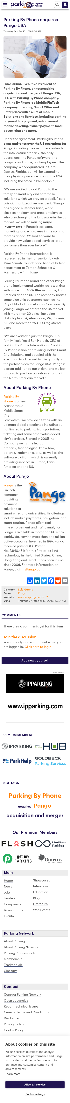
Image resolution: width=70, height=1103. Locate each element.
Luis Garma (25, 589)
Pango (9, 485)
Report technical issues (21, 1006)
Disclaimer (11, 1018)
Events (9, 916)
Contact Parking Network (22, 994)
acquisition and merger (35, 815)
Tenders (10, 898)
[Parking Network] (21, 3)
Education (40, 892)
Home (8, 880)
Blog (36, 898)
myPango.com (32, 569)
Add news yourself (35, 660)
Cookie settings (35, 1094)
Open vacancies (16, 1000)
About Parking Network (21, 947)
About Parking (14, 941)
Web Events (41, 910)
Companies (12, 904)
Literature (40, 904)
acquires (25, 806)
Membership (13, 959)
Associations (13, 910)
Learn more (12, 1074)
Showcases (41, 880)
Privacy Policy (14, 1024)
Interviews (40, 886)
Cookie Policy (14, 1030)
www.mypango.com (31, 597)
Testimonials (13, 964)
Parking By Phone (35, 796)
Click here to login (38, 646)
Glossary (10, 970)
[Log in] (65, 5)
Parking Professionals (20, 953)
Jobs (7, 892)
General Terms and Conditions (26, 1012)
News (8, 886)
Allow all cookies (35, 1084)
